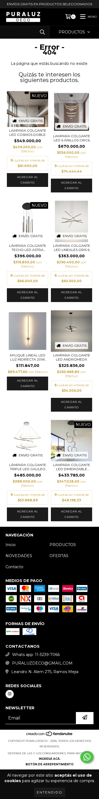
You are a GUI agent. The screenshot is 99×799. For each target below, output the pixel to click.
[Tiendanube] (50, 735)
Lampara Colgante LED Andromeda (71, 357)
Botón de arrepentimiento (49, 764)
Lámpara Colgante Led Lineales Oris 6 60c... (71, 248)
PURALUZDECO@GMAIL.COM (42, 663)
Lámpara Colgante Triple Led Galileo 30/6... (27, 467)
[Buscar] (42, 32)
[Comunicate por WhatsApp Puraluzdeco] (87, 757)
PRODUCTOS (63, 544)
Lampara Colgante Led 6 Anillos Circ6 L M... (71, 138)
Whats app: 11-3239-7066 (36, 654)
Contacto (14, 566)
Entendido (49, 792)
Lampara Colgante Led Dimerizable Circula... (71, 467)
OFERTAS (59, 555)
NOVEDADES (19, 555)
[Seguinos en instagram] (10, 694)
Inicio (11, 544)
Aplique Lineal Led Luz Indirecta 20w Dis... (27, 357)
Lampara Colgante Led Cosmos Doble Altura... (27, 132)
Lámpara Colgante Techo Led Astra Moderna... (27, 248)
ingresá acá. (50, 759)
